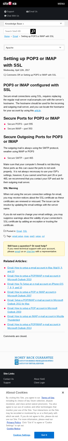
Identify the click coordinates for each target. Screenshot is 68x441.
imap (26, 236)
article (37, 110)
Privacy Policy (14, 422)
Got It (44, 435)
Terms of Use (47, 398)
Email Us (33, 11)
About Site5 (39, 379)
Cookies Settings (21, 435)
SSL (25, 231)
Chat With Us (13, 16)
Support (10, 11)
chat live (31, 251)
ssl (43, 236)
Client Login (39, 382)
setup (38, 236)
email (17, 251)
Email (15, 36)
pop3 (32, 236)
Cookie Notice (13, 429)
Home (7, 36)
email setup (17, 236)
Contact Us (8, 379)
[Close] (62, 392)
